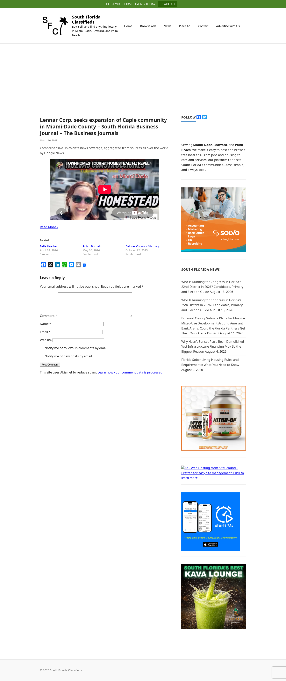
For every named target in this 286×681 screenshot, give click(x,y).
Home (128, 26)
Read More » (49, 227)
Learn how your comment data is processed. (130, 372)
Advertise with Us (228, 26)
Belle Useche (48, 246)
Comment (48, 316)
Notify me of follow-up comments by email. (76, 348)
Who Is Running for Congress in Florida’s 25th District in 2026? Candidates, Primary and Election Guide (212, 305)
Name (45, 324)
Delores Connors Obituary (142, 246)
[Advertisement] (105, 88)
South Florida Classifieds (86, 19)
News (167, 26)
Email (45, 332)
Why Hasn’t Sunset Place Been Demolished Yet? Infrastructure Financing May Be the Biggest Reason (212, 346)
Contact (203, 26)
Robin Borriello (92, 246)
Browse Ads (148, 26)
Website (46, 340)
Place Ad (184, 26)
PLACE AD (168, 4)
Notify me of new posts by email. (69, 356)
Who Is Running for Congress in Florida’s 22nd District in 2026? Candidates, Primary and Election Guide (212, 287)
